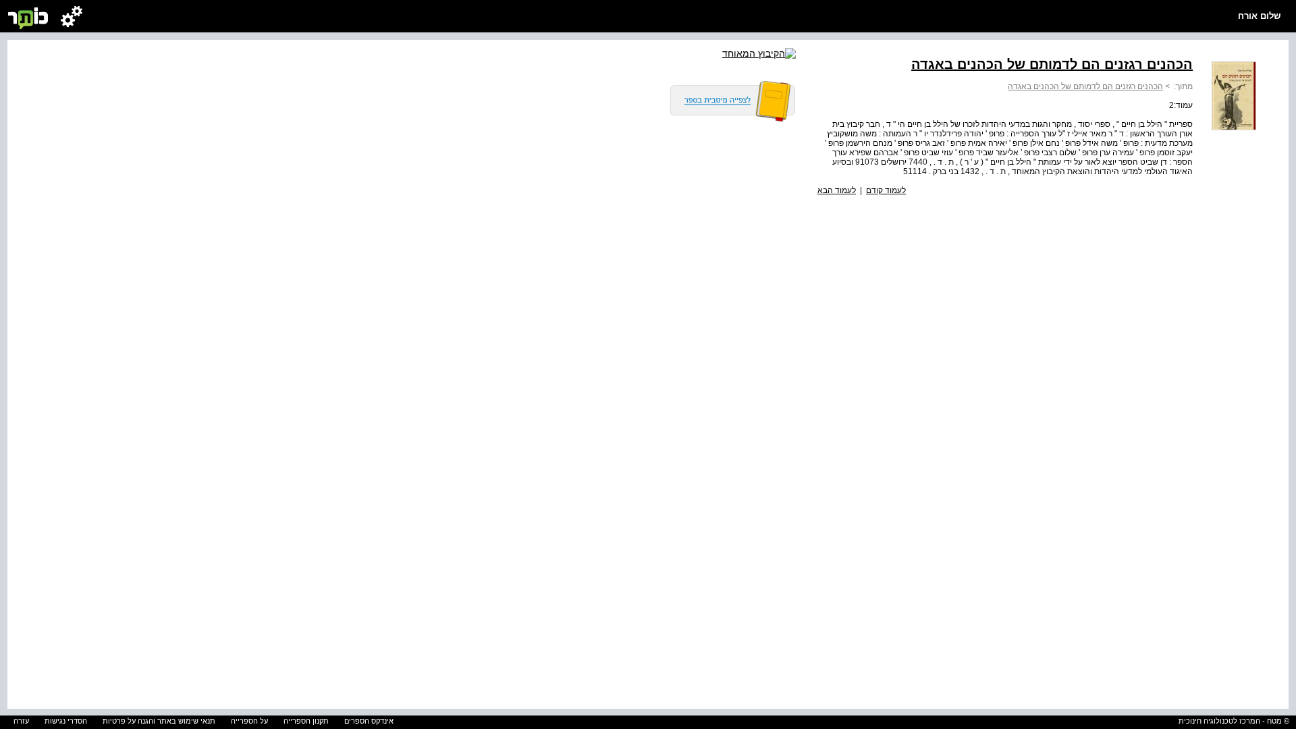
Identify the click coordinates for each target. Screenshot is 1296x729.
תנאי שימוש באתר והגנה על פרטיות (159, 721)
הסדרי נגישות (66, 721)
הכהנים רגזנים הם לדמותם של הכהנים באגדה (1085, 86)
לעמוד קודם (886, 190)
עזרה (21, 721)
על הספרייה (249, 721)
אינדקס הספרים (369, 721)
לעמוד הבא (836, 190)
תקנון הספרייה (306, 721)
